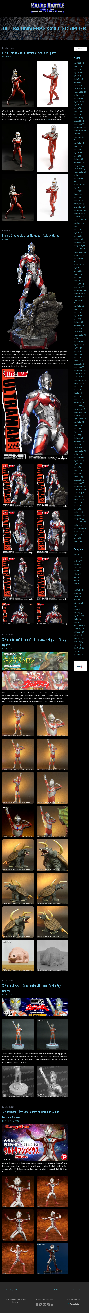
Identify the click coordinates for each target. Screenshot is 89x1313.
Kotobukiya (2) (78, 603)
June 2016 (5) (78, 467)
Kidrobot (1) (77, 600)
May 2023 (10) (78, 194)
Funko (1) (76, 587)
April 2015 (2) (78, 509)
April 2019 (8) (78, 357)
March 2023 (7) (78, 200)
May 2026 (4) (78, 73)
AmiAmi (48, 120)
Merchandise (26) (79, 619)
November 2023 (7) (80, 172)
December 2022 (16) (80, 210)
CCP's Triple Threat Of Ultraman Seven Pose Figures (29, 53)
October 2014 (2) (79, 525)
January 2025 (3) (79, 124)
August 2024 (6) (79, 143)
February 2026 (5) (79, 82)
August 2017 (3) (79, 422)
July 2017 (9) (78, 425)
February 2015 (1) (79, 515)
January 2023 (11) (79, 207)
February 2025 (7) (79, 121)
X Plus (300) (77, 651)
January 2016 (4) (79, 483)
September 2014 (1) (80, 528)
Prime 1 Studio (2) (79, 625)
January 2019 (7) (79, 367)
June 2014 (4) (78, 538)
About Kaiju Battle (11, 1290)
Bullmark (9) (77, 574)
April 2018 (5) (78, 396)
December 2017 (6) (80, 409)
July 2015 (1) (78, 502)
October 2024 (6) (79, 134)
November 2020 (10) (80, 293)
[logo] (47, 7)
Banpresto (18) (78, 567)
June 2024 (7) (78, 149)
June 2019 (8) (78, 351)
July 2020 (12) (78, 309)
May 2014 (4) (78, 541)
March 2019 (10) (79, 361)
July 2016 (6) (78, 464)
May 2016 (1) (78, 470)
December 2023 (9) (80, 169)
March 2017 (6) (78, 438)
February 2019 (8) (79, 364)
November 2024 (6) (80, 131)
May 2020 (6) (78, 316)
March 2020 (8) (78, 322)
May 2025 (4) (78, 111)
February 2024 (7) (79, 162)
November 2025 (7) (80, 92)
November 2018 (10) (80, 374)
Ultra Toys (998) (79, 648)
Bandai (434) (77, 564)
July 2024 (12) (78, 146)
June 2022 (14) (78, 229)
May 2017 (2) (78, 432)
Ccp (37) (76, 577)
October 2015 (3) (79, 493)
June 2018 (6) (78, 390)
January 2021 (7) (79, 287)
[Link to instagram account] (48, 1304)
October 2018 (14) (79, 377)
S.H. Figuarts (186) (79, 632)
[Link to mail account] (52, 1304)
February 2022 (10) (79, 242)
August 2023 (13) (79, 184)
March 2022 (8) (78, 239)
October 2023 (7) (79, 175)
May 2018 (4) (78, 393)
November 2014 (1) (80, 522)
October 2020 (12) (79, 297)
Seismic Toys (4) (79, 629)
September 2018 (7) (80, 380)
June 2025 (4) (78, 108)
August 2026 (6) (79, 63)
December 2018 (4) (80, 370)
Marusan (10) (77, 609)
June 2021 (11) (78, 271)
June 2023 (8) (78, 191)
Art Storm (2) (78, 561)
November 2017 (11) (80, 412)
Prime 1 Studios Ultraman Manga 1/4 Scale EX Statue (30, 235)
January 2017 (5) (79, 444)
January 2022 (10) (79, 246)
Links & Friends (33, 1290)
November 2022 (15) (80, 213)
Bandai (4, 1121)
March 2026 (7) (78, 79)
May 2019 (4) (78, 354)
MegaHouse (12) (79, 616)
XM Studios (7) (78, 654)
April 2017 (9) (78, 435)
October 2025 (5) (79, 95)
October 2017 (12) (79, 415)
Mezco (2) (76, 622)
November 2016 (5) (80, 451)
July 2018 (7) (78, 386)
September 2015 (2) (80, 496)
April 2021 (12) (78, 277)
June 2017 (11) (78, 428)
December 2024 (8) (80, 127)
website (27, 1172)
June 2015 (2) (78, 506)
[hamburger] (9, 7)
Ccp (3, 57)
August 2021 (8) (79, 264)
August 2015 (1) (79, 499)
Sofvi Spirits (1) (79, 638)
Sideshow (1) (78, 635)
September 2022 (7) (80, 220)
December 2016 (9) (80, 448)
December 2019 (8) (80, 332)
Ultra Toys (9, 57)
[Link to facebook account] (37, 1304)
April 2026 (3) (78, 76)
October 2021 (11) (79, 255)
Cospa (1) (76, 580)
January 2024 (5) (79, 166)
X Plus (12, 649)
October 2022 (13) (79, 217)
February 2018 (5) (79, 403)
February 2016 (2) (79, 480)
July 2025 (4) (78, 105)
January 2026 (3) (79, 85)
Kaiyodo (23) (77, 596)
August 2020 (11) (79, 306)
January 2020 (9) (79, 328)
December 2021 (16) (80, 249)
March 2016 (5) (78, 477)
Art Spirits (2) (78, 558)
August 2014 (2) (79, 531)
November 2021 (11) (80, 252)
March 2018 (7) (78, 399)
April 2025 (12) (78, 114)
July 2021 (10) (78, 268)
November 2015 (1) (80, 490)
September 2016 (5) (80, 457)
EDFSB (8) (76, 584)
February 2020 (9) (79, 325)
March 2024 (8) (78, 159)
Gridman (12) (77, 593)
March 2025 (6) (78, 118)
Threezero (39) (78, 642)
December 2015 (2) (80, 486)
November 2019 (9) (80, 335)
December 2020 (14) (80, 290)
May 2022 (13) (78, 233)
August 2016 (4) (79, 461)
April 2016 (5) (78, 473)
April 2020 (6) (78, 319)
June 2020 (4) (78, 312)
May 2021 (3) (78, 274)
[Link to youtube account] (44, 1304)
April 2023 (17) (78, 197)
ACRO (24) (77, 555)
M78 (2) (76, 606)
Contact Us (55, 1290)
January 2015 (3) (79, 519)
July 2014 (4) (78, 535)
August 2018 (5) (79, 383)
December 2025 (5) (80, 89)
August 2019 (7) (79, 345)
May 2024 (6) (78, 153)
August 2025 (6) (79, 102)
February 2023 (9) (79, 204)
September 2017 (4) (80, 419)
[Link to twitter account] (40, 1304)
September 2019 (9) (80, 341)
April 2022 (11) (78, 236)
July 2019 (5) (78, 348)
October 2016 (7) (79, 454)
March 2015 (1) (78, 512)
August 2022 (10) (79, 223)
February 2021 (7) (79, 284)
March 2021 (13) (79, 281)
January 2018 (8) (79, 406)
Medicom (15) (78, 613)
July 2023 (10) (78, 188)
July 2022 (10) (78, 226)
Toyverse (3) (77, 645)
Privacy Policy (77, 1290)
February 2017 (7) (79, 441)
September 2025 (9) (80, 98)
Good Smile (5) (78, 590)
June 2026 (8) (78, 69)
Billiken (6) (77, 571)
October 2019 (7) (79, 338)
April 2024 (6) (78, 156)
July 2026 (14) (78, 66)
